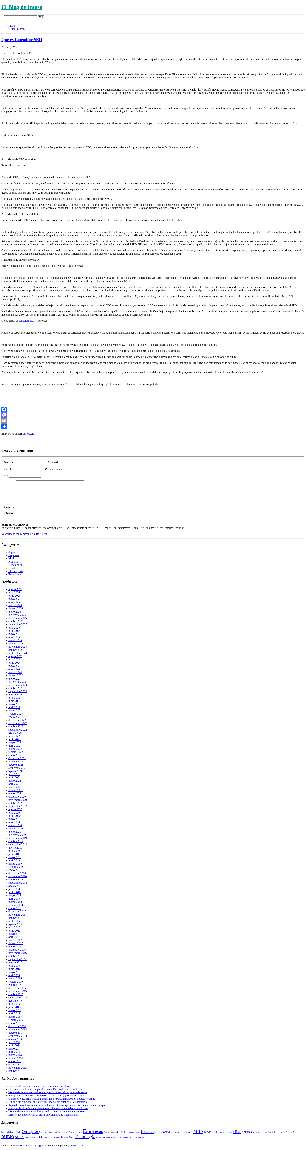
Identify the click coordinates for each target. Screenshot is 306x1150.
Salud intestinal (30, 1137)
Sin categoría (15, 571)
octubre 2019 (15, 841)
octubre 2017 (15, 917)
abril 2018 (14, 898)
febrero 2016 (15, 981)
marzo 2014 (15, 1054)
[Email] (153, 421)
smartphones (61, 1137)
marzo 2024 (15, 672)
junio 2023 (14, 700)
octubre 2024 (15, 649)
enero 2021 (14, 793)
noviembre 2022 (17, 723)
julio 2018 (14, 889)
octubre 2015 (15, 994)
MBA (198, 1131)
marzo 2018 (15, 901)
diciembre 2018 (17, 873)
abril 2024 (14, 669)
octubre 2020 (15, 802)
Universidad (107, 1137)
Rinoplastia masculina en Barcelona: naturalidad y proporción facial (46, 1095)
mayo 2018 (14, 895)
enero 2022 (14, 755)
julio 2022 (14, 735)
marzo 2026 (15, 605)
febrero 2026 (15, 608)
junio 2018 (14, 892)
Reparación (290, 1132)
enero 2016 (14, 984)
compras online (54, 1132)
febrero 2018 (15, 905)
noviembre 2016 (17, 952)
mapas (173, 1132)
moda (207, 1132)
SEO (40, 1137)
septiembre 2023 (17, 691)
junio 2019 (14, 854)
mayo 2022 (14, 742)
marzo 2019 (15, 863)
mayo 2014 (14, 1048)
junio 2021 (14, 777)
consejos (64, 1132)
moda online (219, 1132)
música (229, 1132)
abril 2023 (14, 707)
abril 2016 (14, 975)
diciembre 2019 (17, 834)
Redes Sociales (269, 1132)
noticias (247, 1132)
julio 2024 (14, 659)
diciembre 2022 (17, 720)
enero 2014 (14, 1061)
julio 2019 (14, 850)
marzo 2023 (15, 710)
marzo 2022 (15, 748)
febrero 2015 (15, 1019)
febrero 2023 (15, 713)
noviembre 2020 (17, 799)
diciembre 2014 (17, 1026)
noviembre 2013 (17, 1067)
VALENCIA (117, 1137)
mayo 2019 (14, 857)
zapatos (141, 1137)
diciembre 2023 (17, 681)
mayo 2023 (14, 704)
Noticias (13, 561)
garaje (131, 1132)
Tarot (71, 1137)
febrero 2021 (15, 790)
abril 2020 (14, 822)
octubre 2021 (15, 764)
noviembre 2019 (17, 838)
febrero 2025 (15, 643)
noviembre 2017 (17, 914)
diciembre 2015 (17, 987)
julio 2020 (14, 812)
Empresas (27, 433)
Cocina (43, 1132)
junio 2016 (14, 968)
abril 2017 (14, 936)
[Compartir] (153, 426)
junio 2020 (14, 815)
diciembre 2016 (17, 949)
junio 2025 (14, 630)
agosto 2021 (15, 771)
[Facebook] (153, 409)
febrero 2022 (15, 751)
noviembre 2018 (17, 876)
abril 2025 (14, 637)
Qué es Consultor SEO (21, 39)
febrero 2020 (15, 828)
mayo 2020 (14, 818)
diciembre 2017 (17, 911)
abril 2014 (14, 1051)
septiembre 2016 (17, 959)
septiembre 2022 (17, 729)
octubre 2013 (15, 1070)
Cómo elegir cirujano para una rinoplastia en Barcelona (39, 1085)
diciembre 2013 (17, 1064)
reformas (281, 1132)
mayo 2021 (14, 780)
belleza (11, 1132)
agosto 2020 (15, 809)
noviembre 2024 (17, 646)
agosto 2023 (15, 694)
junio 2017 (14, 930)
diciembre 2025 (17, 614)
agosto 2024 (15, 656)
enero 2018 (14, 908)
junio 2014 (14, 1045)
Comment (9, 507)
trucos (98, 1137)
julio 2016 (14, 965)
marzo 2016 (15, 978)
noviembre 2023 (17, 684)
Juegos (157, 1132)
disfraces (78, 1132)
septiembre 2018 (17, 882)
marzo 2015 (15, 1016)
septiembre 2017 (17, 920)
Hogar (137, 1132)
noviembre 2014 (17, 1029)
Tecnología (14, 574)
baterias (4, 1132)
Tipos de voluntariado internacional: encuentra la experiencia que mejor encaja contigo (56, 1105)
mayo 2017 (14, 933)
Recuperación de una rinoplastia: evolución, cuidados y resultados (45, 1089)
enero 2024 (14, 678)
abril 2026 (14, 602)
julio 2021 (14, 774)
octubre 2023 (15, 688)
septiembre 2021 (17, 767)
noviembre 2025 (17, 617)
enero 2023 (14, 716)
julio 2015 (14, 1003)
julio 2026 (14, 592)
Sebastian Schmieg (30, 1145)
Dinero (71, 1132)
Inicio (11, 25)
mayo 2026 (14, 598)
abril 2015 (14, 1013)
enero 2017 (14, 946)
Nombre (8, 462)
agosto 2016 (15, 962)
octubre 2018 (15, 879)
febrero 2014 (15, 1058)
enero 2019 (14, 869)
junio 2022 (14, 739)
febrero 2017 (15, 943)
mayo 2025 (14, 633)
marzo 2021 (15, 787)
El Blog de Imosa (21, 7)
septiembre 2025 (17, 624)
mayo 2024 (14, 665)
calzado (18, 1132)
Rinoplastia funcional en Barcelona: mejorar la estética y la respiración (47, 1101)
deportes (13, 552)
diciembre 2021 (17, 758)
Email (7, 468)
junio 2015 (14, 1007)
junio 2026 (14, 595)
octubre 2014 (15, 1032)
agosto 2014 (15, 1038)
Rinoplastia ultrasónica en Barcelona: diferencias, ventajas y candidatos (48, 1108)
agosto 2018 (15, 885)
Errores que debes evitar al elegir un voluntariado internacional (43, 1114)
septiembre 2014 (17, 1035)
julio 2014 (14, 1042)
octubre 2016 (15, 956)
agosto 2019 (15, 847)
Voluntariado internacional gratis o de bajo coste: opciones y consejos (47, 1111)
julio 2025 (14, 627)
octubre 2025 (15, 621)
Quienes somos (17, 28)
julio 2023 (14, 697)
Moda (11, 558)
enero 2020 (14, 831)
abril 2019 (14, 860)
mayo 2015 (14, 1010)
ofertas (256, 1132)
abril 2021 (14, 783)
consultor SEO (27, 320)
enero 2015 (14, 1023)
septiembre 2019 (17, 844)
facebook (114, 1132)
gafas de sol (124, 1132)
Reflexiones (15, 564)
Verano (126, 1137)
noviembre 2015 (17, 991)
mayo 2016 (14, 972)
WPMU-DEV (77, 1145)
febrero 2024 (15, 675)
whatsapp (133, 1137)
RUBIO (7, 1137)
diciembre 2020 (17, 796)
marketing (180, 1132)
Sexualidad (48, 1137)
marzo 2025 (15, 640)
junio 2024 (14, 662)
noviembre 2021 (17, 761)
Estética (107, 1132)
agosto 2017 (15, 924)
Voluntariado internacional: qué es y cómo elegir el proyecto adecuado (47, 1092)
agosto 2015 (15, 1000)
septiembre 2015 (17, 997)
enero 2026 (14, 611)
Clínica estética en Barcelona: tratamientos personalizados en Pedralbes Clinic (51, 1098)
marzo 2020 (15, 825)
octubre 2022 (15, 726)
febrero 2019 (15, 866)
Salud (11, 568)
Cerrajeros (30, 1131)
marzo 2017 (15, 940)
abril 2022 (14, 745)
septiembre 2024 (17, 653)
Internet (147, 1131)
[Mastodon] (153, 415)
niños (237, 1132)
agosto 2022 (15, 732)
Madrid (165, 1132)
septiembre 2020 (17, 806)
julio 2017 (14, 927)
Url (6, 475)
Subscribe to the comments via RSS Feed (24, 533)
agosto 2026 (15, 589)
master (189, 1132)
